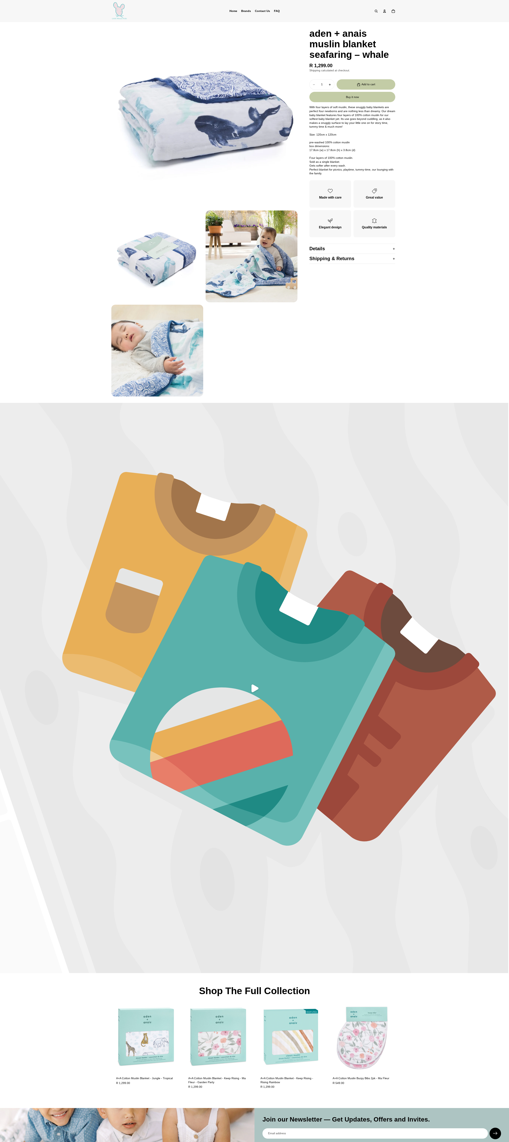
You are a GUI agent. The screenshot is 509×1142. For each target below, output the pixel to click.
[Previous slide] (117, 1036)
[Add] (175, 1065)
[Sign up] (495, 1133)
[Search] (376, 11)
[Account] (384, 11)
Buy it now (352, 97)
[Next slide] (175, 1036)
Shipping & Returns (331, 258)
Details (317, 248)
